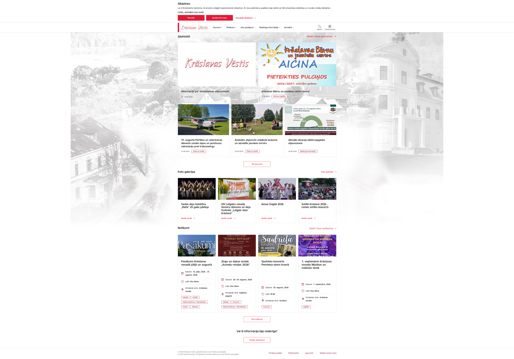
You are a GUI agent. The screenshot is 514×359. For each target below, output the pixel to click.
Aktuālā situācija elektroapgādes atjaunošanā (306, 141)
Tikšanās (195, 307)
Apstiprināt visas (219, 17)
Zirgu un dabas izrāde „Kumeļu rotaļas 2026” (235, 263)
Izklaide (185, 297)
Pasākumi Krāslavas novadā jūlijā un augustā (196, 263)
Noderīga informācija (308, 151)
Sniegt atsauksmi (257, 340)
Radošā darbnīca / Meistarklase (194, 302)
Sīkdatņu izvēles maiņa (328, 353)
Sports (185, 307)
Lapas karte (309, 353)
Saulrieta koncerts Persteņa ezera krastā (275, 263)
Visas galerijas (327, 172)
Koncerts (236, 302)
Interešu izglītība (279, 96)
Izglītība (306, 307)
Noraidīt (191, 17)
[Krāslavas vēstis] (194, 27)
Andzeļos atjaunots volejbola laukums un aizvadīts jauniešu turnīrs (256, 141)
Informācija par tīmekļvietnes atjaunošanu (205, 91)
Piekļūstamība (293, 353)
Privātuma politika (275, 353)
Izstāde (195, 297)
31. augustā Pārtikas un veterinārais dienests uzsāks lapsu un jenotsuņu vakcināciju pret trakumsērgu (201, 143)
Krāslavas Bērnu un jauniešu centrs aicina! (285, 91)
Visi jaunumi (257, 164)
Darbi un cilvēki (198, 151)
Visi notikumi (257, 319)
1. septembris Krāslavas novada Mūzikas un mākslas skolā (317, 264)
